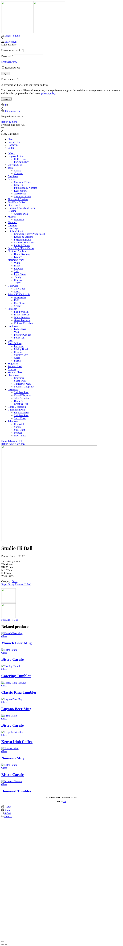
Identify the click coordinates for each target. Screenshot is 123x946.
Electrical (12, 222)
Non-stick (19, 219)
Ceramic (18, 352)
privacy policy (48, 93)
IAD (64, 802)
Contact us (13, 145)
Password (7, 56)
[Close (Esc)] (2, 941)
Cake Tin (18, 185)
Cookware (13, 326)
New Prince (20, 435)
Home (4, 441)
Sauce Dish (20, 380)
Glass (17, 291)
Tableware (13, 421)
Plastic (17, 360)
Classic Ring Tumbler (19, 692)
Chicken (18, 280)
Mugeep (18, 432)
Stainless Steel (21, 355)
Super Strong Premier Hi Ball (16, 584)
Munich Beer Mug (16, 643)
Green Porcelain (22, 320)
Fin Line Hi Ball (9, 619)
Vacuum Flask (15, 372)
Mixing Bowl (21, 349)
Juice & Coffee (21, 398)
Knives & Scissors (23, 236)
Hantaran (12, 225)
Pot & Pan (19, 337)
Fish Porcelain (21, 311)
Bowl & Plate (14, 343)
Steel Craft (19, 429)
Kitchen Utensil (16, 231)
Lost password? (9, 61)
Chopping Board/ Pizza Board (29, 234)
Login (11, 147)
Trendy (17, 277)
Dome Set (19, 401)
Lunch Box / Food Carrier (21, 248)
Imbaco (11, 153)
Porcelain (12, 308)
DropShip (13, 228)
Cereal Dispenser (22, 395)
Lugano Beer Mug (16, 709)
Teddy (17, 283)
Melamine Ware (16, 259)
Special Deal (14, 142)
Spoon (17, 427)
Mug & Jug (13, 363)
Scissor (17, 306)
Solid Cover (20, 418)
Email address (9, 79)
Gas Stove (13, 176)
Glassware (13, 285)
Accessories (20, 193)
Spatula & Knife (22, 196)
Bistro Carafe (12, 659)
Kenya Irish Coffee (17, 742)
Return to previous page (13, 444)
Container (19, 378)
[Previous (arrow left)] (2, 944)
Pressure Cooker (22, 334)
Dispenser (13, 389)
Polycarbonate (21, 412)
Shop (10, 139)
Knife (17, 300)
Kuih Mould (20, 190)
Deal (10, 340)
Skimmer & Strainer (18, 199)
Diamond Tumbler (16, 791)
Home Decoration (17, 406)
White (17, 262)
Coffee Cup (20, 159)
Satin (16, 271)
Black (17, 265)
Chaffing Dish (21, 404)
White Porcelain (22, 317)
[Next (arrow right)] (5, 944)
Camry (17, 170)
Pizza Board (14, 205)
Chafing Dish (21, 213)
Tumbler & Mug (22, 383)
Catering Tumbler (16, 676)
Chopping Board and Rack (21, 208)
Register (6, 99)
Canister (12, 369)
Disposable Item (16, 156)
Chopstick (19, 424)
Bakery (11, 179)
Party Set (18, 268)
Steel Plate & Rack (17, 202)
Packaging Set (21, 162)
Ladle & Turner (22, 245)
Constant (18, 173)
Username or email (12, 50)
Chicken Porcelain (23, 323)
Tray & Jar (19, 288)
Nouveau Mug (12, 758)
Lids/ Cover (20, 329)
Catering (12, 210)
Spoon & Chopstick (24, 386)
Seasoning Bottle (22, 239)
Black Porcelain (22, 314)
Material (12, 216)
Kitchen (18, 257)
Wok (16, 331)
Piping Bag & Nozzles (25, 187)
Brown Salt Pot (15, 164)
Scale (10, 167)
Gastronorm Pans (16, 409)
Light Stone (20, 274)
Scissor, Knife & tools (19, 294)
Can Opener (20, 303)
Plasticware (13, 375)
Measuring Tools (22, 182)
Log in (5, 73)
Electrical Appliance (18, 251)
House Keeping (22, 254)
